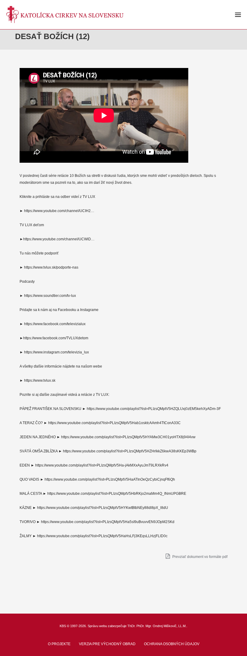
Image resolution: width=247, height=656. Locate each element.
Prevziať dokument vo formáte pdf (199, 557)
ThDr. (131, 626)
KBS (63, 626)
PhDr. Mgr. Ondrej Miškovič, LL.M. (161, 626)
